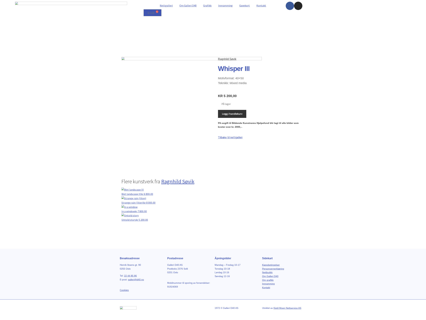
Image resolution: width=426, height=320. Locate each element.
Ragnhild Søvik (227, 59)
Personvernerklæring (273, 268)
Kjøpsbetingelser (271, 265)
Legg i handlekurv (232, 113)
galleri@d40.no (136, 279)
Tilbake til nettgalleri (230, 137)
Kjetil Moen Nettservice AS (287, 308)
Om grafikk (268, 280)
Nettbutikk (267, 272)
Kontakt (261, 5)
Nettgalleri (166, 5)
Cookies (124, 290)
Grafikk (207, 5)
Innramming (225, 5)
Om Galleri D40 (188, 5)
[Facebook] (290, 6)
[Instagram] (298, 6)
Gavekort (244, 5)
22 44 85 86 (130, 275)
